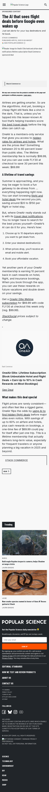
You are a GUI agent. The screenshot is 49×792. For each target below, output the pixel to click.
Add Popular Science (13, 43)
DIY (3, 770)
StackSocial (9, 316)
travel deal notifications (28, 216)
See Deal (7, 389)
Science (5, 756)
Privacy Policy (7, 658)
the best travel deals (15, 124)
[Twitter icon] (9, 712)
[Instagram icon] (15, 712)
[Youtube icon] (21, 712)
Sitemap (4, 699)
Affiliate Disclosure (9, 697)
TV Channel (6, 690)
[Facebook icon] (4, 712)
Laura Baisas (8, 568)
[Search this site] (45, 4)
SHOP (4, 784)
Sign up (24, 646)
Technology (7, 761)
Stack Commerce (10, 38)
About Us (6, 677)
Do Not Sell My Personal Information (19, 744)
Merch (4, 780)
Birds (4, 558)
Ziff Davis (12, 736)
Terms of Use (7, 656)
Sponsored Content (11, 12)
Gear (4, 775)
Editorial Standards (12, 666)
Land (4, 598)
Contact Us (7, 683)
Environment (8, 766)
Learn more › (28, 95)
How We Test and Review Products (19, 672)
